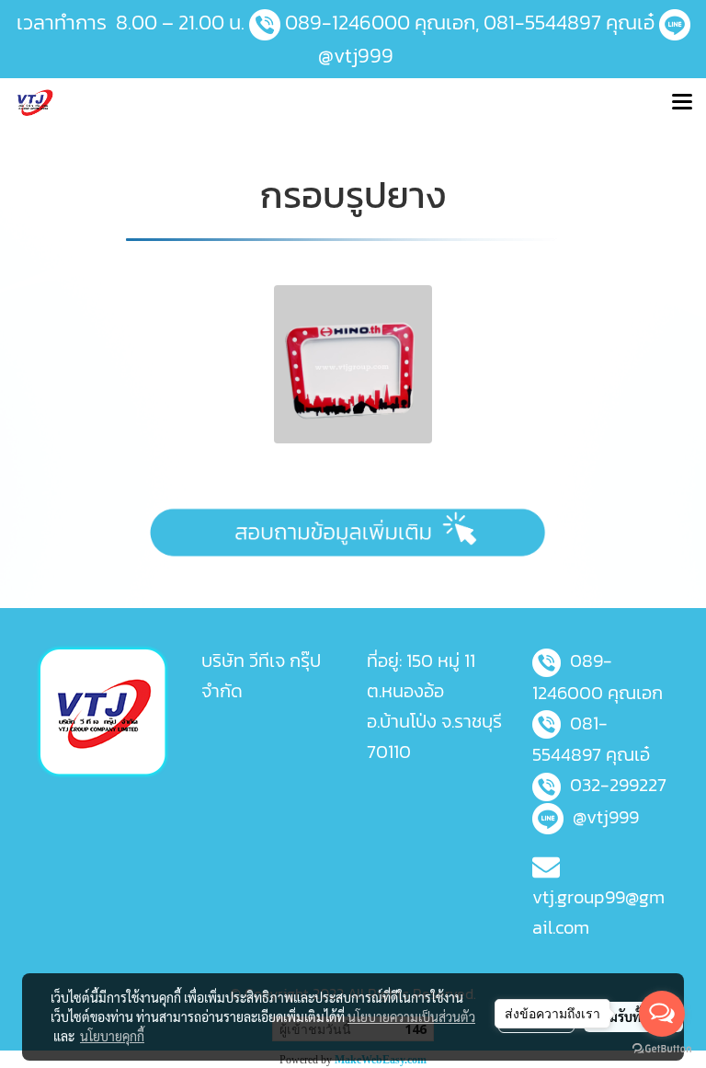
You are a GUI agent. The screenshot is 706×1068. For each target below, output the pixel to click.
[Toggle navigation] (682, 104)
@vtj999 (353, 55)
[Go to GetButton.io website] (661, 1049)
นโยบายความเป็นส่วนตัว (411, 1016)
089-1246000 (347, 22)
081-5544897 (542, 22)
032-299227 (618, 784)
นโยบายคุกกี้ (112, 1036)
